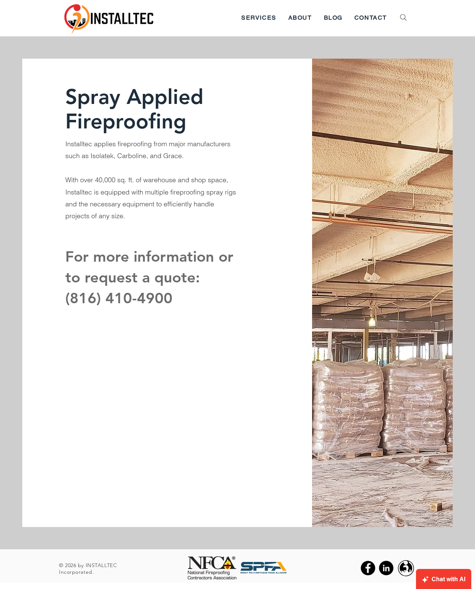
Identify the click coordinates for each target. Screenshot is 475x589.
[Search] (403, 17)
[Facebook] (368, 568)
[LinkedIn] (386, 568)
